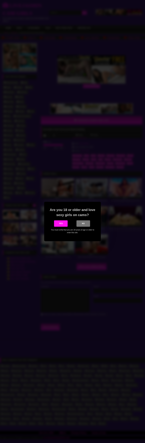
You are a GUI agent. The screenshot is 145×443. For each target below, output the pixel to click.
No (83, 223)
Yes (61, 223)
